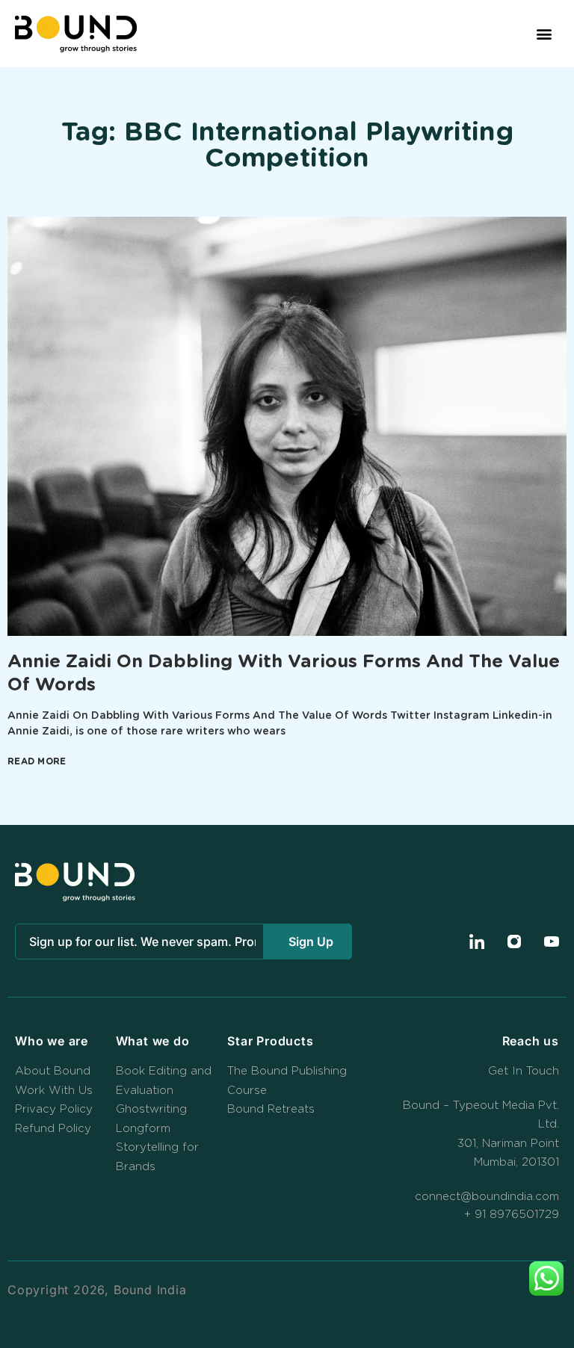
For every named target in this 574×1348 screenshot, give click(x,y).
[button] (544, 34)
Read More (37, 761)
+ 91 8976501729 (511, 1214)
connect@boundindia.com (487, 1196)
